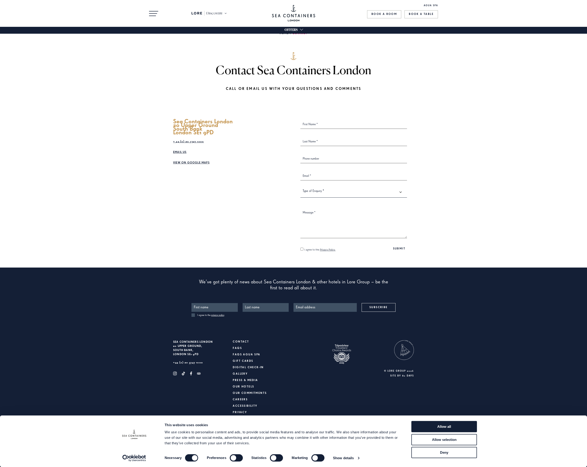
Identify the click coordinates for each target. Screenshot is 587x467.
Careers (240, 399)
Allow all (444, 426)
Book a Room (384, 14)
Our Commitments (250, 393)
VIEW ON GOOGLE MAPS (191, 162)
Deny (444, 452)
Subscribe (378, 307)
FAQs (237, 348)
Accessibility (245, 406)
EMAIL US (180, 152)
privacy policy (217, 315)
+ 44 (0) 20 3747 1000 (188, 141)
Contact (241, 341)
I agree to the (319, 249)
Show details (343, 458)
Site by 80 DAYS (402, 376)
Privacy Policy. (327, 249)
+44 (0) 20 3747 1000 (188, 362)
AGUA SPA (431, 5)
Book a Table (421, 14)
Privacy (240, 412)
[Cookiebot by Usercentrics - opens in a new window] (134, 458)
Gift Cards (243, 361)
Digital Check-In (248, 367)
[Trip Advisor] (199, 373)
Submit (399, 248)
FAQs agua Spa (246, 354)
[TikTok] (183, 373)
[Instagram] (175, 373)
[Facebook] (191, 373)
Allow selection (444, 440)
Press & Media (245, 380)
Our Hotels (243, 386)
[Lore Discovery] (209, 13)
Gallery (240, 374)
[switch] (236, 457)
